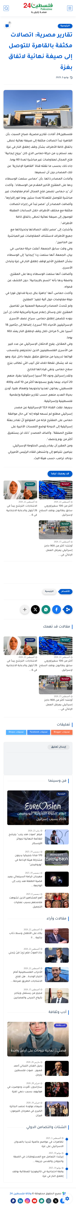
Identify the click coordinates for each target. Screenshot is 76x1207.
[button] (56, 609)
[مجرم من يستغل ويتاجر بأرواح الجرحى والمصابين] (57, 995)
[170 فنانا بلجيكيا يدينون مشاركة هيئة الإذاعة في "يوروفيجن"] (57, 857)
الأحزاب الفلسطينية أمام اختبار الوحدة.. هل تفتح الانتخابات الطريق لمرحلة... (26, 977)
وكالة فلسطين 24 (20, 1194)
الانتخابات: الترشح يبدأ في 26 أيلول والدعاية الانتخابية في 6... (21, 511)
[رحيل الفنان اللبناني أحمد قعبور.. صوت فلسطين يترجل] (57, 1068)
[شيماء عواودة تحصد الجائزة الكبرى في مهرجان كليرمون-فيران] (57, 1108)
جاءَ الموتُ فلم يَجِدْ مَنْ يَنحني (25, 953)
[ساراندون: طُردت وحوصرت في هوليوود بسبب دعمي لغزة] (57, 1089)
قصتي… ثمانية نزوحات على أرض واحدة (38, 1051)
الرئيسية (65, 26)
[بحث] (6, 8)
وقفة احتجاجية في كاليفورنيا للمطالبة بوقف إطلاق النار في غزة (37, 1174)
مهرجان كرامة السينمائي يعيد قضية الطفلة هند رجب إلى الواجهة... (24, 881)
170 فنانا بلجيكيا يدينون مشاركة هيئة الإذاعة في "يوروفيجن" (28, 860)
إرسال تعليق (58, 747)
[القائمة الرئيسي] (69, 8)
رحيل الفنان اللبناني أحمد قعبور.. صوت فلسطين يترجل (28, 1071)
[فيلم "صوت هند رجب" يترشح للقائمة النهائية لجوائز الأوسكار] (57, 836)
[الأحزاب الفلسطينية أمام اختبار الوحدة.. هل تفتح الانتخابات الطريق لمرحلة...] (57, 974)
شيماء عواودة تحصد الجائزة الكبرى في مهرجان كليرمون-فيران (26, 1111)
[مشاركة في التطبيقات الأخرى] (24, 609)
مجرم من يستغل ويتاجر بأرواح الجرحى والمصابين (28, 995)
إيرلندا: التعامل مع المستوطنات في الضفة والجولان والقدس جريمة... (38, 1159)
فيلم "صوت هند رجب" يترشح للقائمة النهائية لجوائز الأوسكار (25, 839)
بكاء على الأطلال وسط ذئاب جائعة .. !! (25, 936)
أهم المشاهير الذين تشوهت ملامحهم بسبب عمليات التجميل (25, 903)
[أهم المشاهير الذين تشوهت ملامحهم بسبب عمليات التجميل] (57, 900)
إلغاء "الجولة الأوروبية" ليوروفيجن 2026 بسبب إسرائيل (41, 816)
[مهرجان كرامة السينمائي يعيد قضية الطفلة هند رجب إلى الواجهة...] (57, 879)
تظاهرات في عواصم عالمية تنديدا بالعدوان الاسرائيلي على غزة (38, 1144)
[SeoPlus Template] (64, 1194)
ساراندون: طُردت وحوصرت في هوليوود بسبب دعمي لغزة (24, 1089)
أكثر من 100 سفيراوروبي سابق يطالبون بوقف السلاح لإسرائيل (55, 511)
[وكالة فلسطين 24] (38, 8)
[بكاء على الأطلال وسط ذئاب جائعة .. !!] (57, 935)
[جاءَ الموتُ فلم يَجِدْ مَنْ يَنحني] (57, 955)
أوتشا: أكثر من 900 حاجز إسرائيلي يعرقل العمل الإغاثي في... (58, 551)
